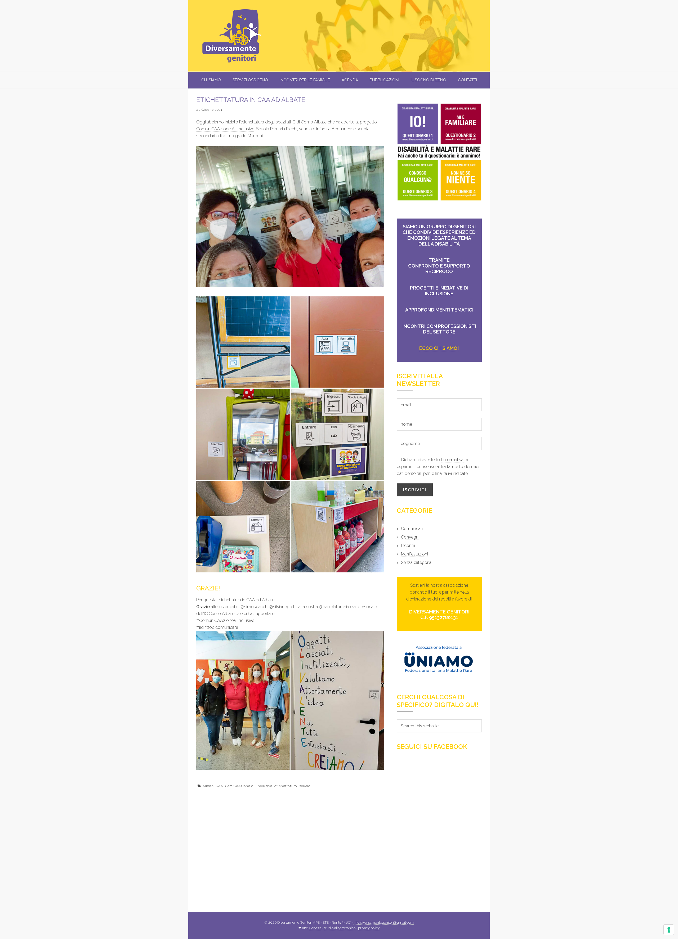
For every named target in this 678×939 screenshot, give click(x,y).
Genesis (315, 928)
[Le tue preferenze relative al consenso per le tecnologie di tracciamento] (669, 930)
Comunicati (412, 528)
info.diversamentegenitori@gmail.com (384, 922)
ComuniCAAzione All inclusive (225, 128)
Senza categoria (416, 562)
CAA (219, 786)
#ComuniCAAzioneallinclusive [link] (225, 620)
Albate (208, 786)
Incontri (408, 545)
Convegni (410, 537)
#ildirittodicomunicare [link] (217, 627)
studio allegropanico (339, 928)
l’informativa (452, 459)
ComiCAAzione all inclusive (248, 786)
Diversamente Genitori (241, 36)
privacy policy (369, 928)
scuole (304, 786)
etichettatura (285, 786)
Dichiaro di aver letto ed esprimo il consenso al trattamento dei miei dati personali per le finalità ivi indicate (438, 466)
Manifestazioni (414, 554)
